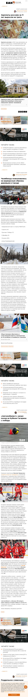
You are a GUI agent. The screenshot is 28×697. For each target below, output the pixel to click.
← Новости (4, 6)
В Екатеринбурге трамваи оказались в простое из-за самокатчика (13, 667)
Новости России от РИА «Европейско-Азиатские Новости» (10, 3)
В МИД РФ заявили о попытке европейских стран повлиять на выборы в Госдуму (15, 148)
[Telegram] (22, 112)
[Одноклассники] (21, 112)
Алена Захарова (22, 412)
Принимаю (14, 694)
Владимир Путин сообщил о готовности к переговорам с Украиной (14, 393)
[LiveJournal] (26, 112)
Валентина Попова (22, 10)
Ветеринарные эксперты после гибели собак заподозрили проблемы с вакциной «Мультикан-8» (14, 164)
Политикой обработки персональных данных (14, 691)
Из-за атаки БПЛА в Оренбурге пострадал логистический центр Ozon (14, 402)
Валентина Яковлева (21, 174)
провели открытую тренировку (9, 474)
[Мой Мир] (24, 112)
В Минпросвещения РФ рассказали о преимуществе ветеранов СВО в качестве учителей (14, 159)
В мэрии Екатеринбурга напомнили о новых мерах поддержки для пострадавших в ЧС (15, 154)
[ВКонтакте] (19, 112)
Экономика (3, 108)
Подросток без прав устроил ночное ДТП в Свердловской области (15, 655)
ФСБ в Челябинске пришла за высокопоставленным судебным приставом (15, 384)
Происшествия (4, 346)
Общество (11, 346)
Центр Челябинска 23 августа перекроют (14, 151)
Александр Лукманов (21, 676)
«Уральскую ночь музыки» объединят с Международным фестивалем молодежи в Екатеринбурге (14, 398)
